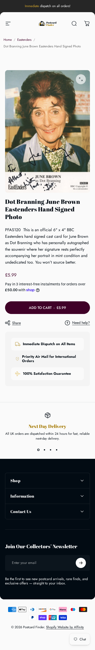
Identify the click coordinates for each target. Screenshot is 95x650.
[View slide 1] (38, 450)
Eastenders (24, 39)
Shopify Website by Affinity (65, 627)
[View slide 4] (57, 450)
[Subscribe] (81, 563)
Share (16, 322)
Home (8, 39)
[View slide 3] (51, 450)
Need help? (81, 323)
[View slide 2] (45, 450)
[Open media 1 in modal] (81, 79)
